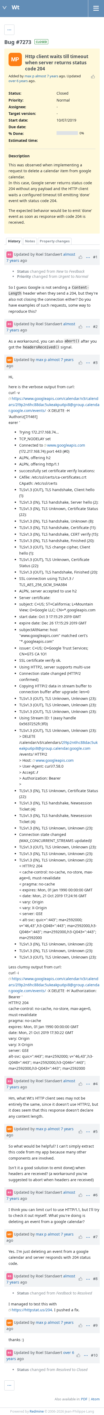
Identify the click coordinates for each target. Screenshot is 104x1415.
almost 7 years (46, 76)
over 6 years (18, 80)
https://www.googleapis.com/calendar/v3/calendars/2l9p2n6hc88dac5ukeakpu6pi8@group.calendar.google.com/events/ (54, 404)
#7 (95, 1236)
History (14, 241)
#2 (95, 326)
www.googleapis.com (66, 445)
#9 (95, 1325)
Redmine (37, 1411)
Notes (30, 241)
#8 (95, 1278)
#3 (95, 362)
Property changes (55, 241)
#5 (95, 1131)
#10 (94, 1355)
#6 (95, 1194)
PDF (84, 1399)
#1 (95, 256)
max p (29, 76)
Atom (95, 1399)
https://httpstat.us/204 (32, 1309)
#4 (95, 1083)
